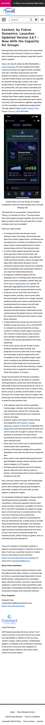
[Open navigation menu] (4, 20)
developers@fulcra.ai (21, 561)
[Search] (31, 19)
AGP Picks (5, 3)
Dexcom (11, 111)
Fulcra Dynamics (8, 67)
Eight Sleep (21, 325)
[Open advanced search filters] (36, 19)
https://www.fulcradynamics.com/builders (19, 558)
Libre (18, 111)
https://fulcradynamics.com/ (13, 606)
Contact (40, 721)
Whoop (4, 111)
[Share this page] (41, 20)
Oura (36, 108)
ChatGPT (24, 423)
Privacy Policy (29, 721)
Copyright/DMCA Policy (11, 721)
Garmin (30, 108)
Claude (31, 423)
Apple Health (21, 108)
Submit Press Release (13, 717)
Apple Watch (21, 284)
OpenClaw (8, 426)
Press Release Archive (26, 712)
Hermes (16, 426)
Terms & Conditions (32, 717)
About (12, 712)
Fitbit (11, 284)
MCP (27, 426)
